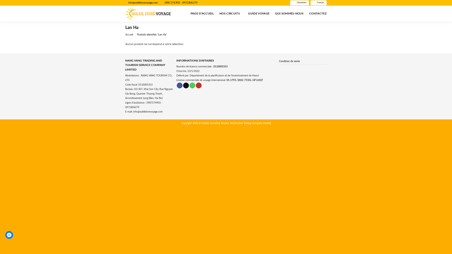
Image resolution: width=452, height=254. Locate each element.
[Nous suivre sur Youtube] (199, 86)
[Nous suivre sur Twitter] (275, 3)
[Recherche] (285, 2)
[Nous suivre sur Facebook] (269, 3)
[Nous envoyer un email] (279, 3)
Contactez (318, 13)
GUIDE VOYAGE (258, 13)
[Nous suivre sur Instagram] (272, 3)
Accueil (129, 35)
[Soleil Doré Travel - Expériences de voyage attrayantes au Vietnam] (148, 13)
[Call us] (192, 86)
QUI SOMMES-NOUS (289, 13)
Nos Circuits (229, 13)
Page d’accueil (202, 13)
